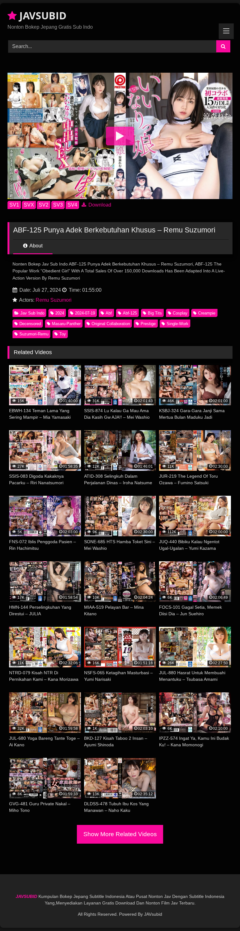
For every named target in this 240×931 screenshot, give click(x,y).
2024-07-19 (85, 313)
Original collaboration (111, 323)
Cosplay (180, 313)
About (35, 245)
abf (109, 313)
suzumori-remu (33, 334)
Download (99, 204)
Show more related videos (120, 834)
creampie (206, 313)
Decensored (30, 323)
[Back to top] (221, 912)
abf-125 (130, 313)
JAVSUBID (42, 15)
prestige (148, 323)
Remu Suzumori (54, 300)
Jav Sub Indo (32, 313)
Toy (62, 334)
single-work (177, 323)
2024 (59, 313)
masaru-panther (66, 323)
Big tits (155, 313)
